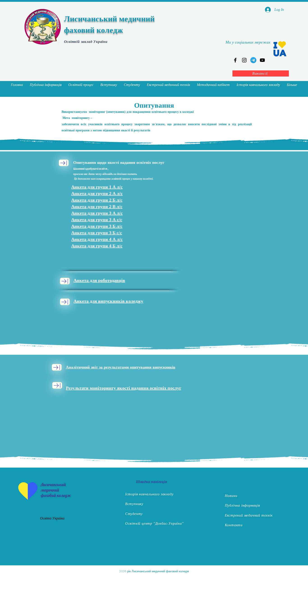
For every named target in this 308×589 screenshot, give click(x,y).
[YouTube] (262, 60)
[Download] (64, 163)
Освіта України (52, 518)
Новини (231, 496)
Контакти (234, 525)
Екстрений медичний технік (249, 515)
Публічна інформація (242, 505)
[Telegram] (253, 60)
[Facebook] (235, 60)
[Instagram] (244, 60)
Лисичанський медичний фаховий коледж (56, 490)
